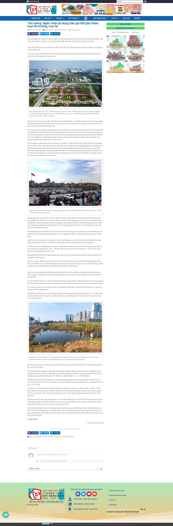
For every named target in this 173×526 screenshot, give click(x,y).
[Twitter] (83, 493)
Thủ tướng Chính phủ (66, 437)
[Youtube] (89, 493)
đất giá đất (37, 437)
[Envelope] (94, 493)
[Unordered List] (51, 461)
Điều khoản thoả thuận (118, 495)
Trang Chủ (35, 18)
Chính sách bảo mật (117, 491)
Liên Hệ (137, 18)
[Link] (59, 461)
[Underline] (42, 461)
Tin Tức (47, 18)
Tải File (114, 18)
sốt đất (50, 437)
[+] (65, 461)
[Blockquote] (54, 461)
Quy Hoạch (73, 18)
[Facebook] (77, 493)
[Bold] (37, 461)
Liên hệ (112, 500)
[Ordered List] (48, 461)
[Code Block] (56, 461)
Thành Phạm (109, 524)
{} (62, 461)
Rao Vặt (126, 18)
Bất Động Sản (99, 18)
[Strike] (45, 461)
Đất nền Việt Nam (125, 524)
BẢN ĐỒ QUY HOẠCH (125, 28)
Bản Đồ (59, 18)
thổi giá (56, 437)
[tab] (127, 490)
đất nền (44, 437)
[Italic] (40, 461)
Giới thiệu (113, 505)
